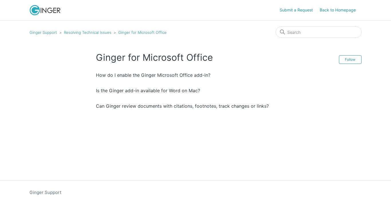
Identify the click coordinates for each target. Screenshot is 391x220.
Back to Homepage (338, 9)
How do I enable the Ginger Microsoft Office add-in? (153, 75)
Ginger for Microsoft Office (142, 32)
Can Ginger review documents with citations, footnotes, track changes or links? (182, 106)
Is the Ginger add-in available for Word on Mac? (148, 90)
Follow (350, 59)
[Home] (44, 10)
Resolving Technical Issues (87, 32)
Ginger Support (43, 32)
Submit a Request (296, 9)
